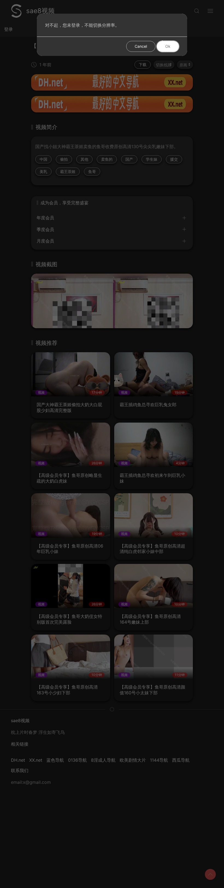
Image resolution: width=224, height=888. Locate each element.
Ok (167, 46)
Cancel (141, 46)
